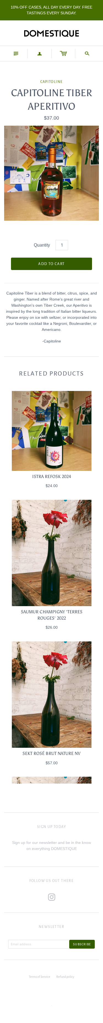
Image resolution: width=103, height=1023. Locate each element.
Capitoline (51, 82)
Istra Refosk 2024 (51, 476)
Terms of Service (39, 976)
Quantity (42, 245)
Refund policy (65, 976)
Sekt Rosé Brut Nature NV (51, 753)
